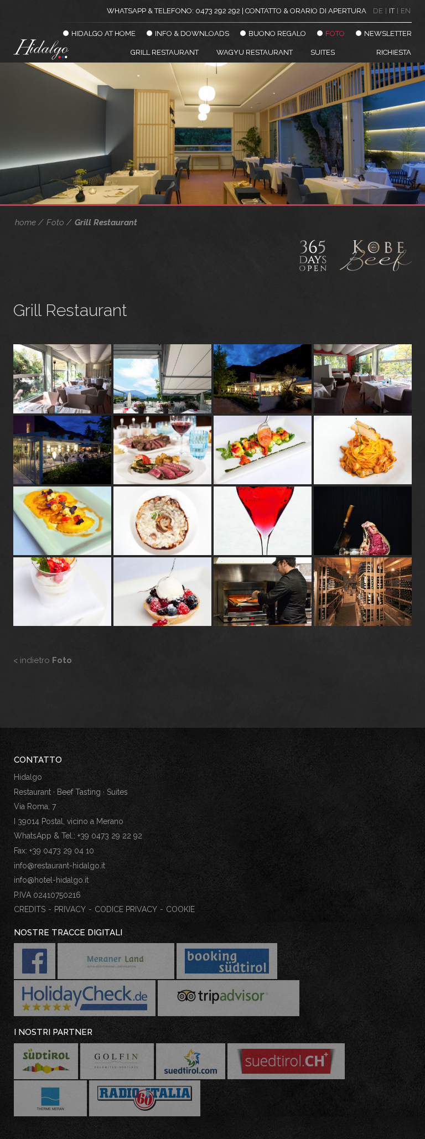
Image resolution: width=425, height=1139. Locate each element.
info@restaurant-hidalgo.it (59, 865)
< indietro (42, 660)
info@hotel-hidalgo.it (51, 880)
